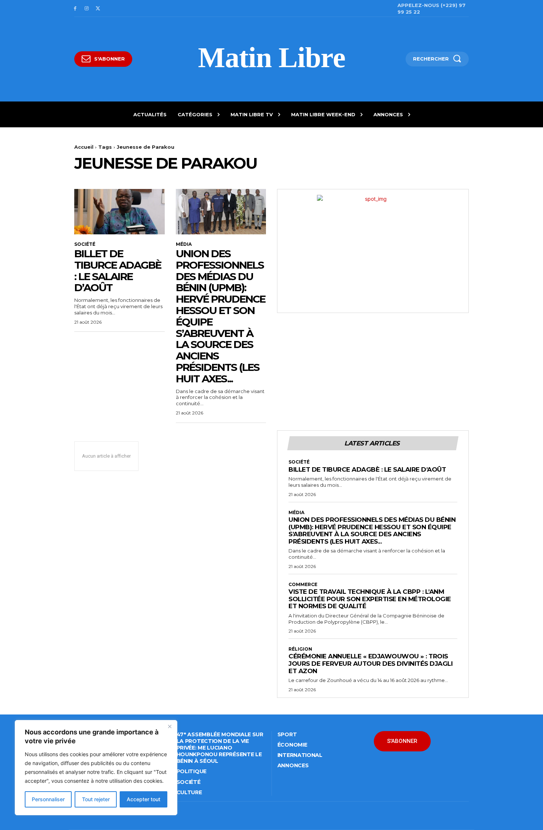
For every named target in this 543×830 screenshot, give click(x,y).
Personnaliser (48, 799)
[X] (98, 9)
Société (84, 244)
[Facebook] (75, 9)
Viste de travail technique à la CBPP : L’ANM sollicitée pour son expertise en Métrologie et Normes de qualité (369, 599)
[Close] (169, 726)
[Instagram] (86, 9)
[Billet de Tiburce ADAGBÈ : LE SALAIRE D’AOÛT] (119, 211)
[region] (96, 767)
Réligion (300, 649)
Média (184, 244)
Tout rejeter (96, 799)
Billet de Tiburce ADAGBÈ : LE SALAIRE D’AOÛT (117, 270)
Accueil (83, 147)
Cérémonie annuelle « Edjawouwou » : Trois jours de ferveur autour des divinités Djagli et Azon (370, 663)
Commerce (302, 584)
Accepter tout (143, 799)
